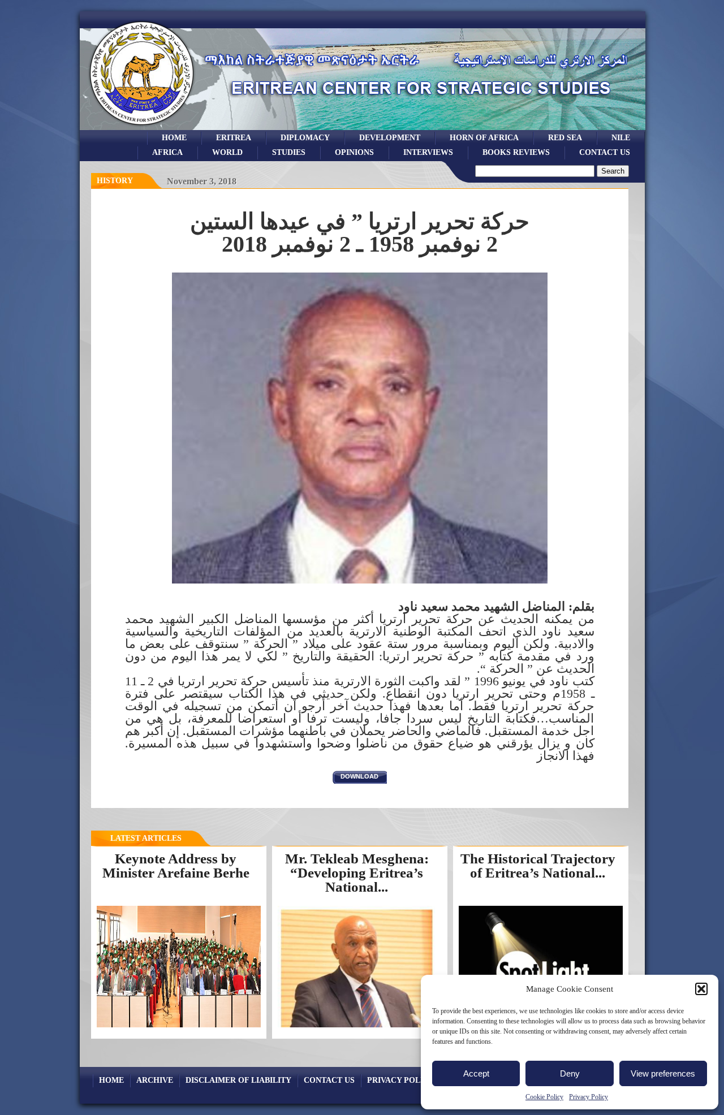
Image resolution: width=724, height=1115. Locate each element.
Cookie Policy (544, 1097)
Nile (620, 137)
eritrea (233, 137)
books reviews (516, 152)
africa (167, 152)
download (359, 776)
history (115, 180)
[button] (701, 989)
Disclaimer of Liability (238, 1079)
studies (288, 152)
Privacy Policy (588, 1097)
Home (174, 137)
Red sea (565, 137)
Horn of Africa (484, 137)
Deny (570, 1073)
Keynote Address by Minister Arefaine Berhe (175, 865)
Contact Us (604, 152)
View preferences (663, 1073)
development (389, 137)
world (227, 152)
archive (154, 1079)
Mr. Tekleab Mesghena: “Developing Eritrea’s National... (357, 872)
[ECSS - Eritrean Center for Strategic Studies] (142, 127)
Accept (476, 1073)
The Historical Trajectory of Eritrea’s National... (537, 865)
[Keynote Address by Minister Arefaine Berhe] (179, 1026)
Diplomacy (305, 137)
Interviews (428, 152)
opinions (354, 152)
